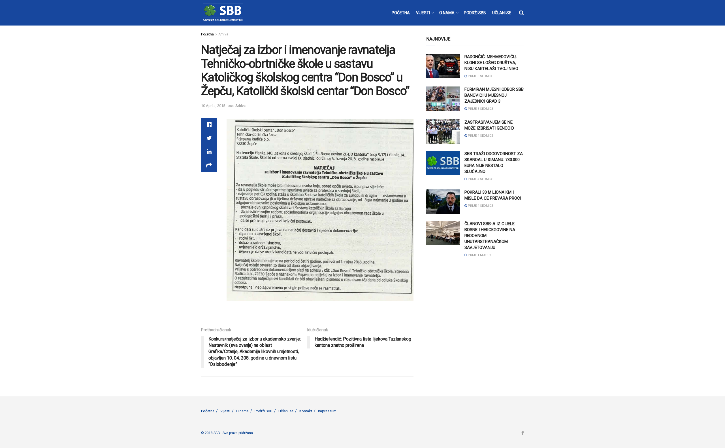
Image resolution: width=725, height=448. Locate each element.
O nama (242, 411)
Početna (207, 34)
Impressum (327, 411)
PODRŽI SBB (475, 12)
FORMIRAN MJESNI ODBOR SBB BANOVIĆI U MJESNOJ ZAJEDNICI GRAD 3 (494, 95)
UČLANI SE (501, 12)
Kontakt (305, 411)
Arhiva (223, 34)
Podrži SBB (263, 411)
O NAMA (447, 12)
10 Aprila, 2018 (213, 105)
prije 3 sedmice (480, 76)
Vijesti (225, 411)
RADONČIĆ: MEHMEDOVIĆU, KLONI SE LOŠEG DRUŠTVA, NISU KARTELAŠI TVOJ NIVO (491, 62)
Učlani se (285, 411)
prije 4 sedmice (480, 136)
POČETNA (401, 12)
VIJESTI (423, 12)
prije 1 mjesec (479, 255)
